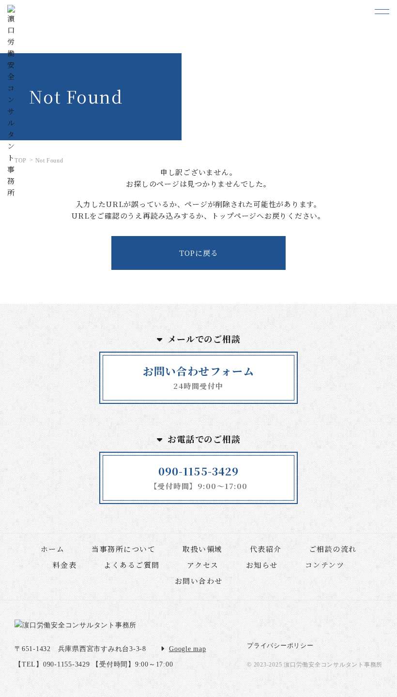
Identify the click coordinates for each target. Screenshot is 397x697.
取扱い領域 (203, 549)
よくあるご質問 (132, 565)
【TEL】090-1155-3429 (52, 664)
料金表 (65, 565)
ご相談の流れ (333, 549)
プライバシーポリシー (280, 645)
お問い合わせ (199, 581)
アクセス (203, 565)
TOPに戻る (198, 253)
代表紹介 (266, 549)
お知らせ (262, 565)
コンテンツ (325, 565)
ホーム (53, 549)
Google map (187, 649)
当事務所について (123, 549)
